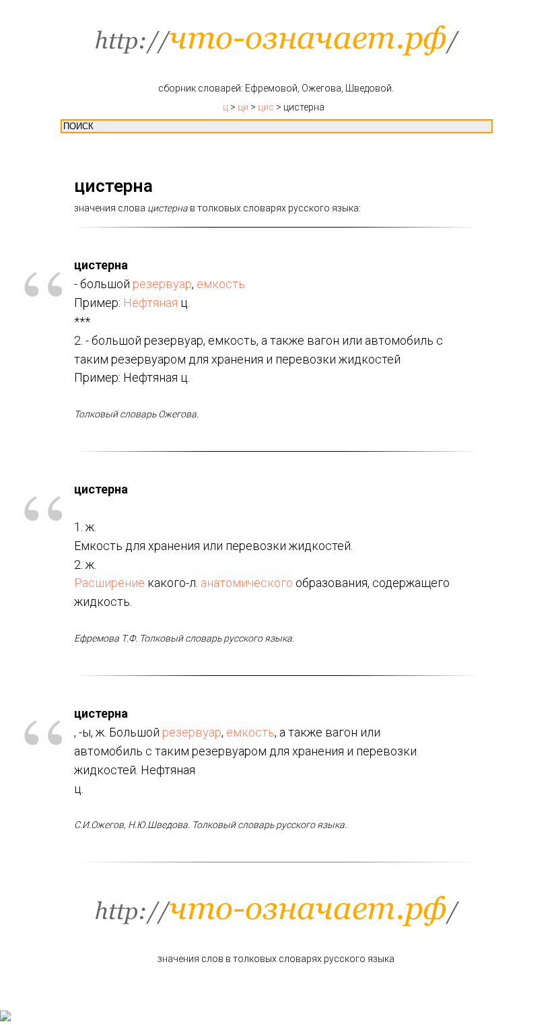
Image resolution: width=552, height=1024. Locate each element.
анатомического (247, 583)
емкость (221, 284)
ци (243, 107)
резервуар (162, 284)
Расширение (109, 583)
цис (266, 107)
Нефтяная (150, 303)
